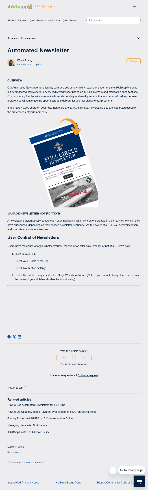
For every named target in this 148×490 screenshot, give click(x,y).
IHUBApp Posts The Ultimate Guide (28, 432)
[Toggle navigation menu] (134, 6)
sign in (18, 462)
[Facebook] (9, 336)
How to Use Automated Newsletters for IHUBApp (36, 404)
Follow (133, 61)
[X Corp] (14, 336)
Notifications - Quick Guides (62, 20)
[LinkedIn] (19, 336)
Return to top (15, 387)
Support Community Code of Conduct (118, 482)
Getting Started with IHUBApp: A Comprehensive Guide (40, 418)
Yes (64, 357)
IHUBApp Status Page (68, 482)
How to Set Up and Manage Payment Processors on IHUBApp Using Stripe (51, 411)
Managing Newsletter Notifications (27, 425)
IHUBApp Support (16, 20)
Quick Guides (37, 20)
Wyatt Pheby (24, 60)
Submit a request (88, 375)
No (83, 357)
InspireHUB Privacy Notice (23, 482)
